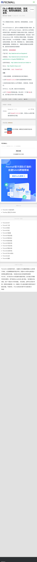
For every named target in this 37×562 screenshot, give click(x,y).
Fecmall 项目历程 (7, 235)
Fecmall (9, 15)
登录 (9, 129)
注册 (9, 132)
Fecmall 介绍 (6, 225)
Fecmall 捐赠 (6, 258)
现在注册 (18, 151)
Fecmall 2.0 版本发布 (8, 210)
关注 (21, 99)
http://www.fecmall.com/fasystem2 (18, 53)
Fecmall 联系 (6, 228)
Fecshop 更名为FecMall (9, 212)
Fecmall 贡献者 (7, 233)
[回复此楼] (33, 109)
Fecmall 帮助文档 (7, 248)
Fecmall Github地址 (8, 253)
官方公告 (5, 15)
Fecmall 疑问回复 (7, 240)
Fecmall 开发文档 (7, 245)
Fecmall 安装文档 (7, 243)
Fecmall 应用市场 (7, 251)
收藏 (26, 99)
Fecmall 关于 (6, 223)
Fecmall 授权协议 (7, 238)
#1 (13, 109)
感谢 (15, 99)
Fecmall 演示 (6, 230)
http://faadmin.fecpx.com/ (14, 66)
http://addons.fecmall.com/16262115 (21, 62)
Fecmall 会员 (6, 256)
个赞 (5, 99)
